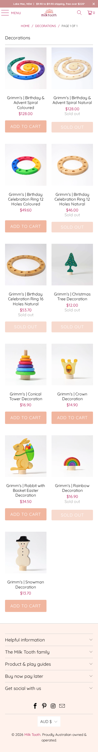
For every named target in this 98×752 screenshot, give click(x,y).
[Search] (79, 13)
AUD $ (46, 721)
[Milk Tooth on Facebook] (35, 706)
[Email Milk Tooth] (62, 706)
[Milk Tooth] (49, 13)
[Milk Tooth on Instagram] (53, 706)
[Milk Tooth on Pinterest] (44, 706)
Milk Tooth (32, 734)
